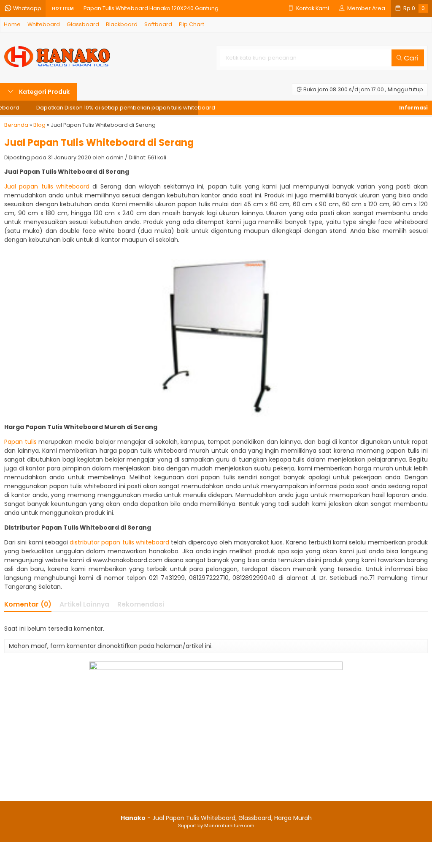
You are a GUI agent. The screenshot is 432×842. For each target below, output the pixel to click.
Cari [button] (410, 58)
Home (12, 24)
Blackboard (122, 24)
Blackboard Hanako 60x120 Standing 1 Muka (142, 12)
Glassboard (83, 24)
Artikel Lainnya (84, 604)
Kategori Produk (44, 91)
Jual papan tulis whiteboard (46, 186)
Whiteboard (43, 24)
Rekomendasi (140, 604)
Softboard (158, 24)
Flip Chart (191, 24)
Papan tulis (21, 441)
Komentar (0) (27, 604)
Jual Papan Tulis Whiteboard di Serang (99, 142)
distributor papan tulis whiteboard (119, 542)
